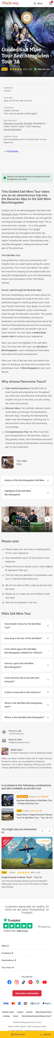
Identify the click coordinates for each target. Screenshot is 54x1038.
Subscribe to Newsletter (27, 993)
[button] (27, 1034)
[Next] (47, 519)
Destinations (8, 960)
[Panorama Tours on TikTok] (23, 982)
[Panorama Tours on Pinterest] (31, 982)
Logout (20, 1012)
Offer (4, 946)
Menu (40, 3)
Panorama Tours (10, 214)
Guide (37, 229)
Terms (15, 1016)
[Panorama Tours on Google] (38, 982)
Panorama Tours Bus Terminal (18, 123)
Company (6, 953)
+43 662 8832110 (15, 1031)
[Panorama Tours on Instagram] (16, 982)
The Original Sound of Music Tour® (36, 1016)
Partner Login (8, 1012)
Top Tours (6, 967)
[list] (27, 864)
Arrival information (12, 129)
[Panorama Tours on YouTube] (45, 982)
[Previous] (7, 519)
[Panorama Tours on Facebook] (9, 982)
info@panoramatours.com (35, 1031)
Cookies (6, 1016)
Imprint (29, 1012)
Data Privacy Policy (43, 1012)
